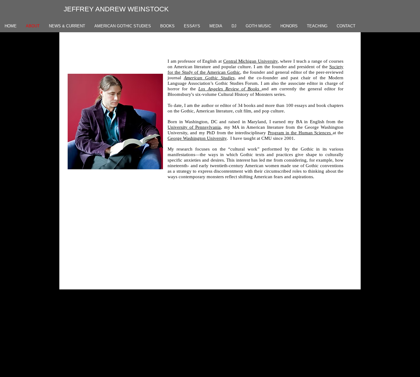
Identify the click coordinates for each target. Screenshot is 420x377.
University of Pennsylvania (194, 127)
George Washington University (197, 138)
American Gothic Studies (209, 77)
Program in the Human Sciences (300, 132)
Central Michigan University (250, 61)
